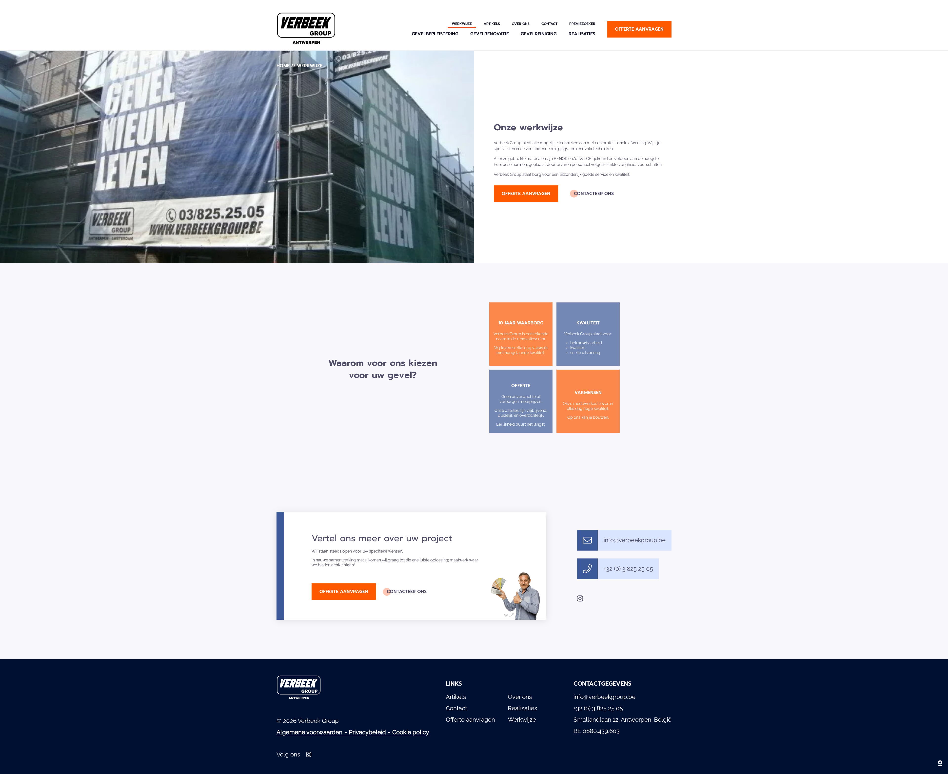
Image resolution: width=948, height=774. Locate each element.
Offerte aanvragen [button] (639, 29)
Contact (549, 23)
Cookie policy (410, 732)
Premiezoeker (582, 23)
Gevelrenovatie (489, 33)
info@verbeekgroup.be (635, 540)
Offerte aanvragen (470, 719)
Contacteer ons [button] (594, 193)
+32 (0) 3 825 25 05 (628, 568)
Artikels (492, 23)
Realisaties (582, 33)
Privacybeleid (367, 732)
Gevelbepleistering (435, 33)
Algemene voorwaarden (309, 732)
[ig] (580, 598)
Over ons (521, 23)
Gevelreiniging (539, 33)
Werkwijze (462, 23)
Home (283, 65)
